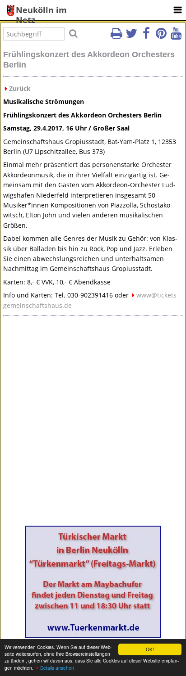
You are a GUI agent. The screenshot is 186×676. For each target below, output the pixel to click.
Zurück (20, 88)
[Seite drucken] (116, 36)
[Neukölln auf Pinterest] (161, 36)
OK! (150, 649)
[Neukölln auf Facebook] (146, 36)
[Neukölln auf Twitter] (131, 36)
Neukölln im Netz (41, 10)
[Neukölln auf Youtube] (176, 36)
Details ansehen (57, 667)
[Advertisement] (93, 424)
